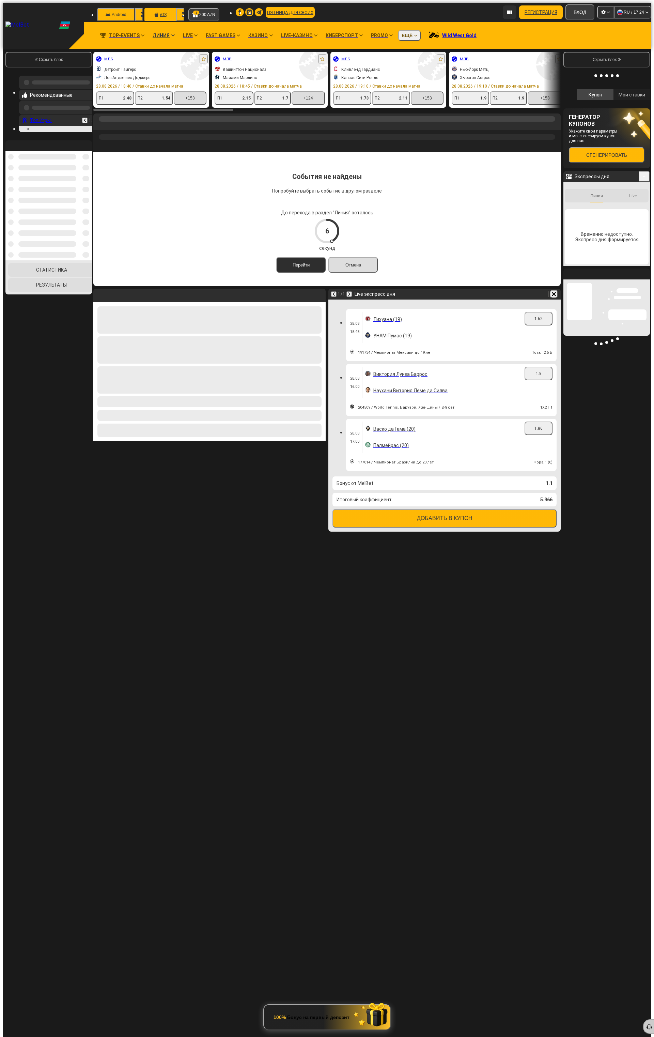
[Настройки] (605, 12)
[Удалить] (554, 294)
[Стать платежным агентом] (509, 12)
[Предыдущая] (85, 117)
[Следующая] (349, 294)
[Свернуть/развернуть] (644, 267)
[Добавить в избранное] (204, 59)
